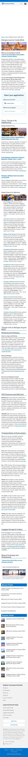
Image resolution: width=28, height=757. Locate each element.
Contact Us (12, 749)
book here (17, 548)
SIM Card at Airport (7, 715)
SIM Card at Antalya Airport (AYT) (15, 631)
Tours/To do (4, 54)
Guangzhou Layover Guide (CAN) (15, 618)
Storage (10, 56)
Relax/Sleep (12, 54)
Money (15, 56)
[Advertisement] (14, 21)
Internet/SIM (20, 54)
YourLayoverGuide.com (16, 754)
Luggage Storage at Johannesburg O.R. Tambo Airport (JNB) (15, 675)
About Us (6, 749)
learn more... (21, 578)
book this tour (9, 152)
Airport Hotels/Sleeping (8, 710)
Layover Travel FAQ (7, 697)
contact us (18, 738)
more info (17, 89)
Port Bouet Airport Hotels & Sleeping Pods (13, 607)
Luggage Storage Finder (8, 712)
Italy (7, 37)
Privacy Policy (19, 749)
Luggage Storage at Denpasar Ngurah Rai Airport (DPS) (14, 662)
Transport (4, 56)
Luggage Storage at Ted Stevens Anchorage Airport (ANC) (15, 656)
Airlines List (5, 693)
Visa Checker (6, 717)
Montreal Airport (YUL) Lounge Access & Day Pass (15, 625)
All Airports (5, 688)
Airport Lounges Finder (8, 707)
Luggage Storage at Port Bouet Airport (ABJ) (13, 603)
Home (2, 37)
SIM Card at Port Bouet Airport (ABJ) (11, 599)
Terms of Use (14, 751)
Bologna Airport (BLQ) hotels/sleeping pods (13, 371)
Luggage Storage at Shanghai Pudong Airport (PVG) (14, 644)
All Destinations (6, 690)
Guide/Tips (5, 695)
